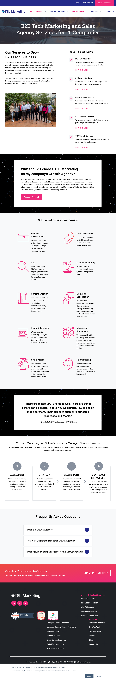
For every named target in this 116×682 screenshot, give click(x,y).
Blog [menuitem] (91, 640)
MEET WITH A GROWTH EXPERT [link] (96, 573)
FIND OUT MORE (81, 70)
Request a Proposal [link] (31, 197)
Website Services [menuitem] (88, 598)
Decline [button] (99, 676)
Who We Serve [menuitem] (53, 619)
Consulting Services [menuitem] (89, 611)
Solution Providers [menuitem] (54, 636)
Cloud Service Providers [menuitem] (56, 640)
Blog (77, 3)
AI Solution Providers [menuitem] (55, 649)
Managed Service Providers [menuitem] (58, 623)
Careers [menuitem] (92, 636)
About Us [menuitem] (93, 619)
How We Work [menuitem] (94, 627)
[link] (13, 11)
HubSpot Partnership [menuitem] (89, 616)
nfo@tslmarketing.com (83, 662)
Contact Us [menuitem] (93, 644)
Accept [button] (89, 676)
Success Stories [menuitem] (95, 631)
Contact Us (109, 11)
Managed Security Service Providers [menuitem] (61, 627)
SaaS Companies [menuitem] (53, 631)
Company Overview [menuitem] (97, 623)
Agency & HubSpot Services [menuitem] (93, 595)
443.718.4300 (88, 3)
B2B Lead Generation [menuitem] (89, 603)
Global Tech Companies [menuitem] (56, 644)
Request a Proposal (104, 3)
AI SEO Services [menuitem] (87, 607)
